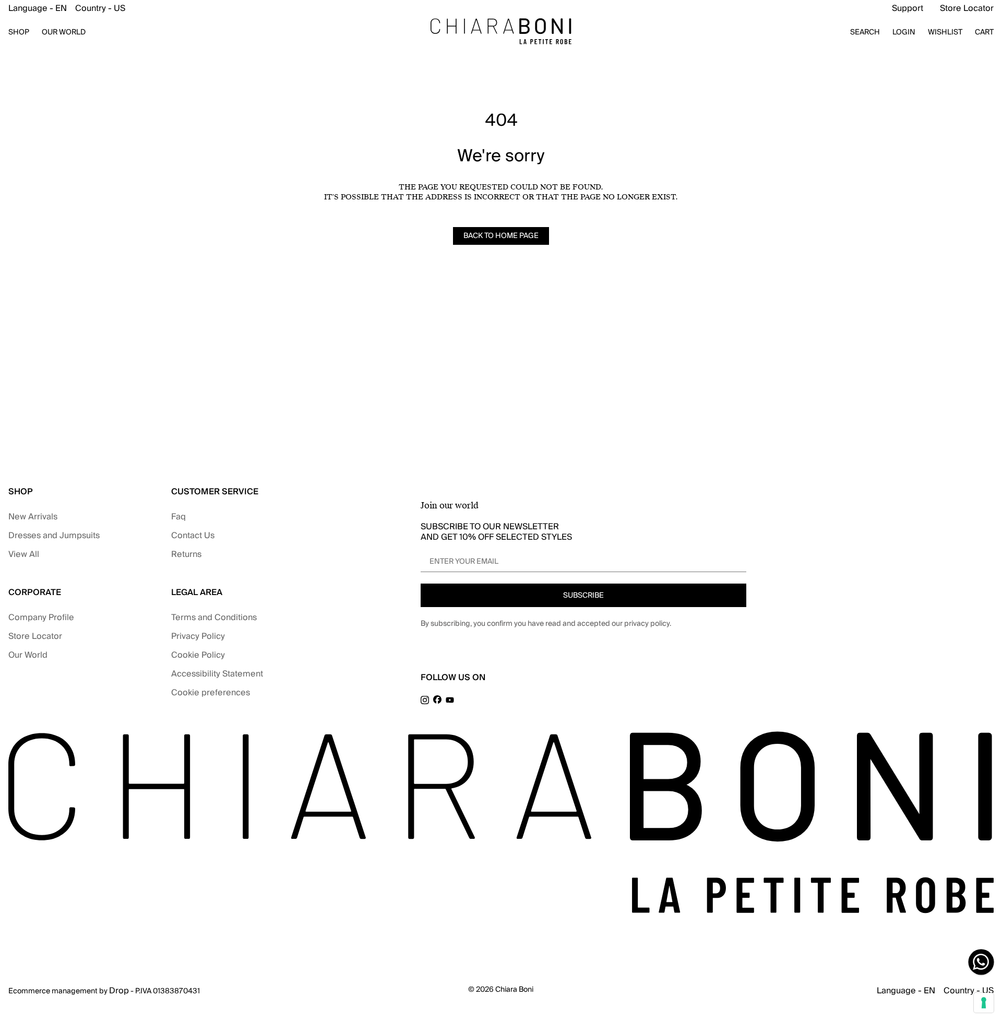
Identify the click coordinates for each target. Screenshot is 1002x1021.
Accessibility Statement (217, 674)
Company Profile (41, 617)
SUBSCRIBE (583, 595)
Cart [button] (984, 32)
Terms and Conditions (214, 617)
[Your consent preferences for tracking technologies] (984, 1003)
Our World (27, 655)
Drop (119, 990)
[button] (66, 8)
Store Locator (967, 8)
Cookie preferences (210, 692)
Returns (186, 554)
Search (865, 32)
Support (907, 8)
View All (23, 554)
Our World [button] (64, 32)
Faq (178, 516)
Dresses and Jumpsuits (54, 535)
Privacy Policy (198, 636)
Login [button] (903, 32)
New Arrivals (32, 516)
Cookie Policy (198, 655)
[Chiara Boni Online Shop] (501, 31)
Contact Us (192, 535)
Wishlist (945, 32)
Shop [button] (18, 32)
